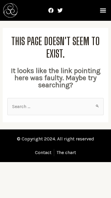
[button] (103, 10)
